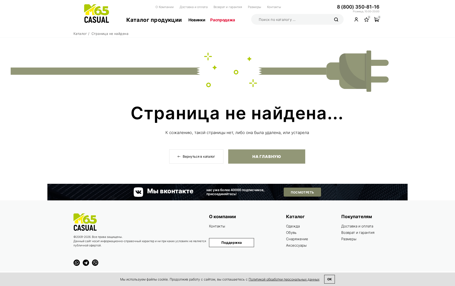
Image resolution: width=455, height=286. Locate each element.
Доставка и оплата (194, 7)
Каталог (295, 216)
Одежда (293, 226)
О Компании (164, 7)
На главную (266, 156)
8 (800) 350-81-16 (358, 7)
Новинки (196, 20)
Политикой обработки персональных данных (284, 279)
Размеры (254, 7)
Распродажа (222, 20)
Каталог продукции (154, 20)
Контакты (274, 7)
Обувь (291, 232)
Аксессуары (296, 245)
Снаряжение (297, 239)
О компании (222, 216)
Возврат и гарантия (228, 7)
